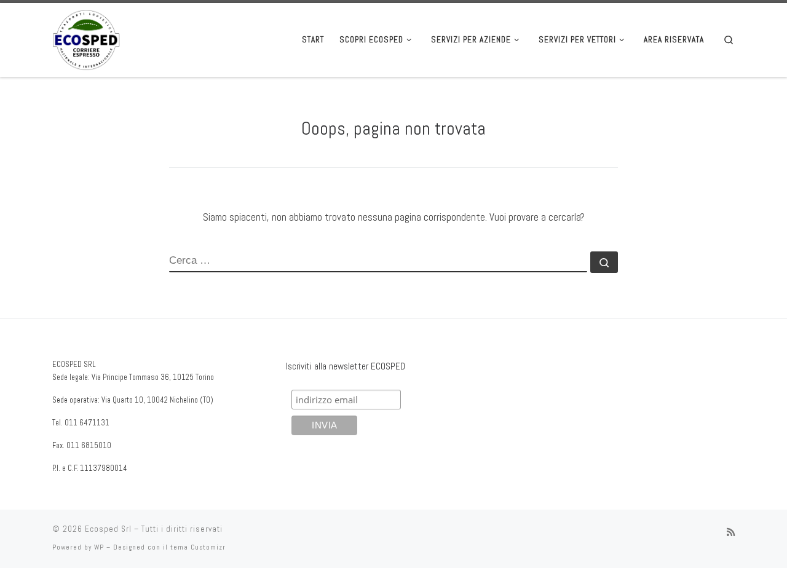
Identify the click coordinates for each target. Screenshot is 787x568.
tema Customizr (198, 547)
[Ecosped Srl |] (86, 38)
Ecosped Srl (108, 529)
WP (99, 547)
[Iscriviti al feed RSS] (731, 532)
